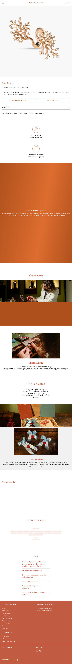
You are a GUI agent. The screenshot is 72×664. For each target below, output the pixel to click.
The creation (6, 613)
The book (5, 626)
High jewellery (6, 621)
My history (5, 610)
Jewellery (5, 628)
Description (6, 107)
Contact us (5, 636)
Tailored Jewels (7, 618)
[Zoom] (69, 74)
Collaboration (6, 623)
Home (4, 608)
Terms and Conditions (44, 610)
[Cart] (69, 2)
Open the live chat (19, 100)
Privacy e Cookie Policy (44, 608)
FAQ (3, 639)
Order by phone (53, 100)
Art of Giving (6, 616)
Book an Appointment (9, 641)
